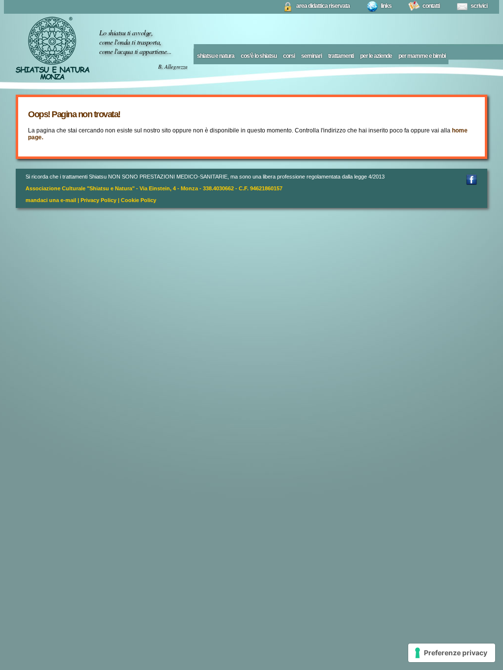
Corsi (289, 55)
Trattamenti (341, 55)
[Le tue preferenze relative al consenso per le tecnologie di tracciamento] (451, 653)
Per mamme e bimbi (422, 55)
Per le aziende (376, 55)
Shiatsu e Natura (215, 55)
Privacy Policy (98, 200)
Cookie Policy (138, 200)
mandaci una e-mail (51, 200)
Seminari (311, 55)
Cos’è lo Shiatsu (259, 55)
